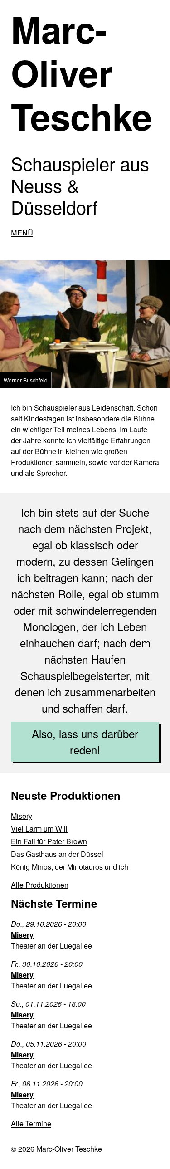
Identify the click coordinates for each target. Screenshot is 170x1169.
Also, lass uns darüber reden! (85, 741)
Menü (22, 231)
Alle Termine (31, 1123)
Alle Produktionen (39, 885)
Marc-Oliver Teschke (81, 72)
